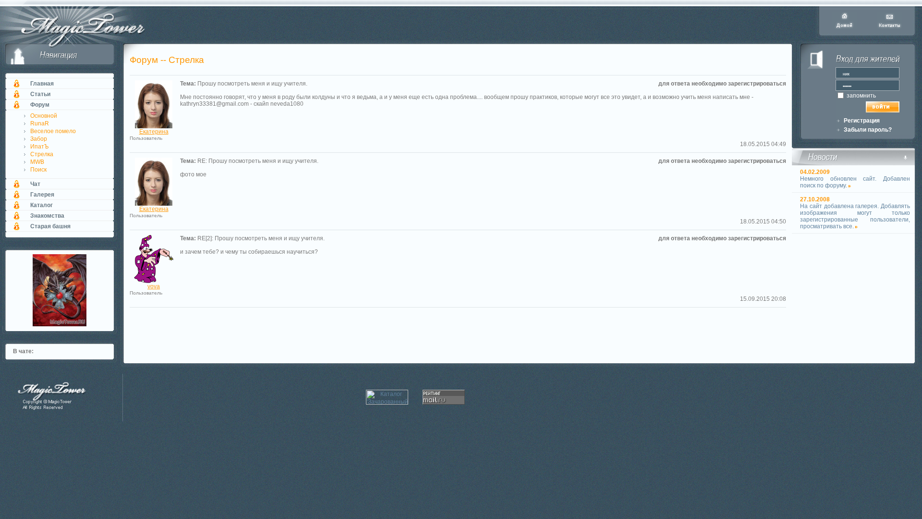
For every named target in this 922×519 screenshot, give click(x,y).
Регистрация (862, 120)
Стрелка (41, 154)
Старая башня (50, 226)
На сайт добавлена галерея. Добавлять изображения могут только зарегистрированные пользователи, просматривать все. (855, 216)
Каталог (41, 205)
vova (153, 286)
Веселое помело (53, 131)
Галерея (42, 194)
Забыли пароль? (868, 129)
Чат (35, 184)
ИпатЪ (39, 146)
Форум (39, 104)
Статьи (40, 94)
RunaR (39, 123)
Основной (43, 115)
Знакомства (47, 215)
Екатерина (154, 131)
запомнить (860, 95)
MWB (37, 162)
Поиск (38, 169)
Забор (38, 139)
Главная (42, 83)
